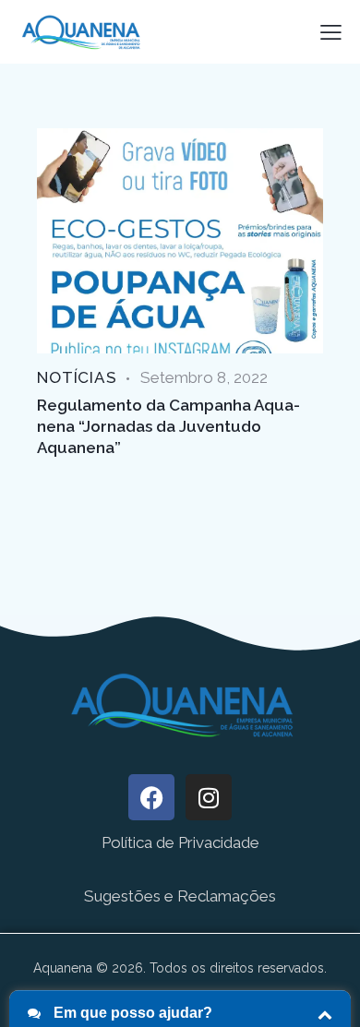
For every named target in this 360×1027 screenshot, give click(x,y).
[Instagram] (209, 797)
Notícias (77, 377)
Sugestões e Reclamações (180, 896)
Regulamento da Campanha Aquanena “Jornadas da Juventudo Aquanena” (168, 426)
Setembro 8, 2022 (204, 377)
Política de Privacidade (180, 842)
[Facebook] (151, 797)
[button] (331, 31)
